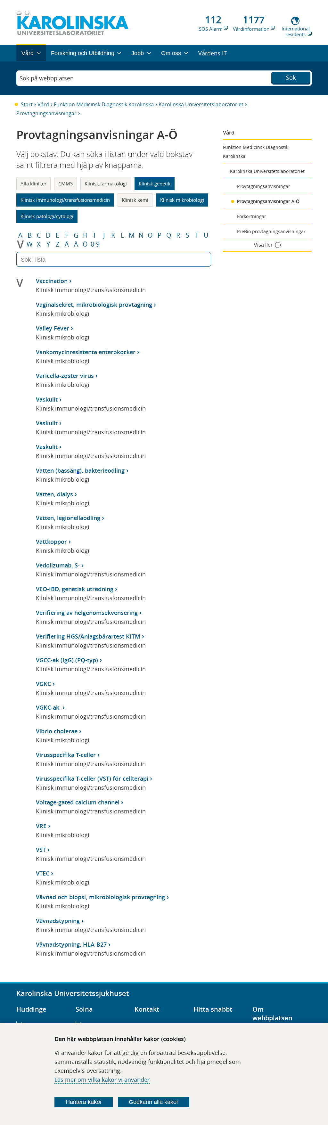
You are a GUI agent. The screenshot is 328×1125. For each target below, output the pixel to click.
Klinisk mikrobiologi (182, 200)
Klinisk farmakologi (106, 183)
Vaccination (52, 281)
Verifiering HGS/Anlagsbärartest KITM (88, 636)
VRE (41, 826)
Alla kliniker (33, 183)
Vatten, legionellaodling (68, 518)
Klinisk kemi (135, 200)
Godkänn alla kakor (153, 1102)
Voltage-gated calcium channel (77, 802)
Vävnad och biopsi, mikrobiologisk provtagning (100, 897)
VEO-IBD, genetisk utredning (74, 589)
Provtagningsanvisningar (46, 113)
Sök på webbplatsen (47, 78)
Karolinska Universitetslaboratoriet (201, 104)
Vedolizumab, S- (58, 565)
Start (27, 104)
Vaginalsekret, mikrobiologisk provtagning (94, 304)
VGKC (43, 684)
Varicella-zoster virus (65, 375)
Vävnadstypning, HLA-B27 (71, 944)
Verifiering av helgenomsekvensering (87, 612)
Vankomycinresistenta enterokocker (85, 352)
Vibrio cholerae (57, 731)
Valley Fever (52, 328)
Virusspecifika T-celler (66, 755)
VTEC (42, 873)
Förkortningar (251, 216)
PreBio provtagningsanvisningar (271, 231)
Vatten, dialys (54, 494)
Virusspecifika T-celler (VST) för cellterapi (92, 778)
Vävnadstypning (58, 921)
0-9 (95, 244)
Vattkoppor (51, 541)
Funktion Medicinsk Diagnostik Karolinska (104, 104)
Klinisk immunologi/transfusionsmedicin (65, 200)
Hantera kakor (84, 1102)
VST (41, 849)
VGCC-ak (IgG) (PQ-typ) (67, 660)
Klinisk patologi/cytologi (46, 216)
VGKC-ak (48, 707)
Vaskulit (47, 399)
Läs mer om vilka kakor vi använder (102, 1079)
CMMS (65, 183)
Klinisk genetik (154, 183)
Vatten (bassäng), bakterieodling (80, 470)
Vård (43, 104)
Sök (291, 77)
